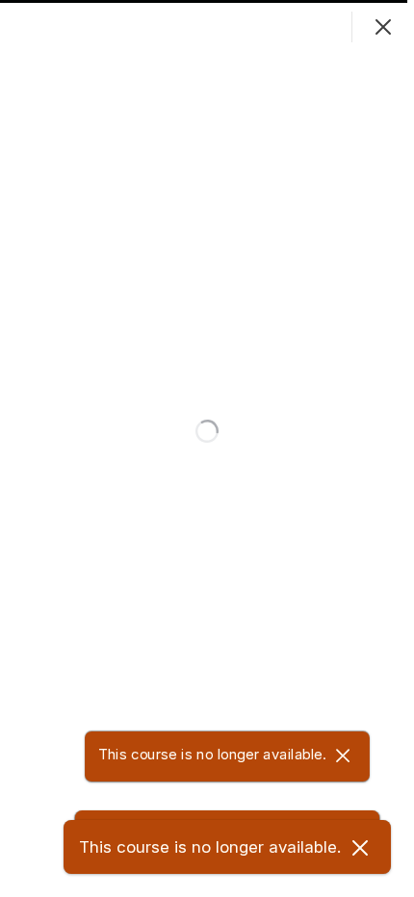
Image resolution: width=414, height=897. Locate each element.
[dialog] (207, 448)
